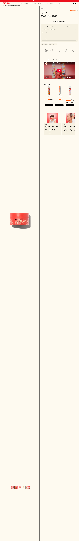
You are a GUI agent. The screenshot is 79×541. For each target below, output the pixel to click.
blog (47, 3)
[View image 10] (12, 487)
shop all (20, 3)
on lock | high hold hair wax (15, 5)
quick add (48, 105)
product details (50, 26)
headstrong (59, 96)
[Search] (71, 3)
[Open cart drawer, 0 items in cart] (75, 3)
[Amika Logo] (6, 3)
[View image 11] (16, 487)
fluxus (70, 96)
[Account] (73, 3)
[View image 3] (27, 487)
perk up (48, 96)
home (3, 5)
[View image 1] (19, 487)
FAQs (68, 26)
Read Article (48, 133)
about (44, 3)
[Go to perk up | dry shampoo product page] (48, 90)
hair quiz (26, 3)
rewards (39, 3)
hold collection (7, 5)
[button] (74, 10)
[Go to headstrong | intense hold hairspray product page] (59, 90)
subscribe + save (53, 3)
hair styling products (52, 44)
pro (59, 3)
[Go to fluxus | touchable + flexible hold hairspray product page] (70, 90)
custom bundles (33, 3)
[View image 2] (23, 487)
